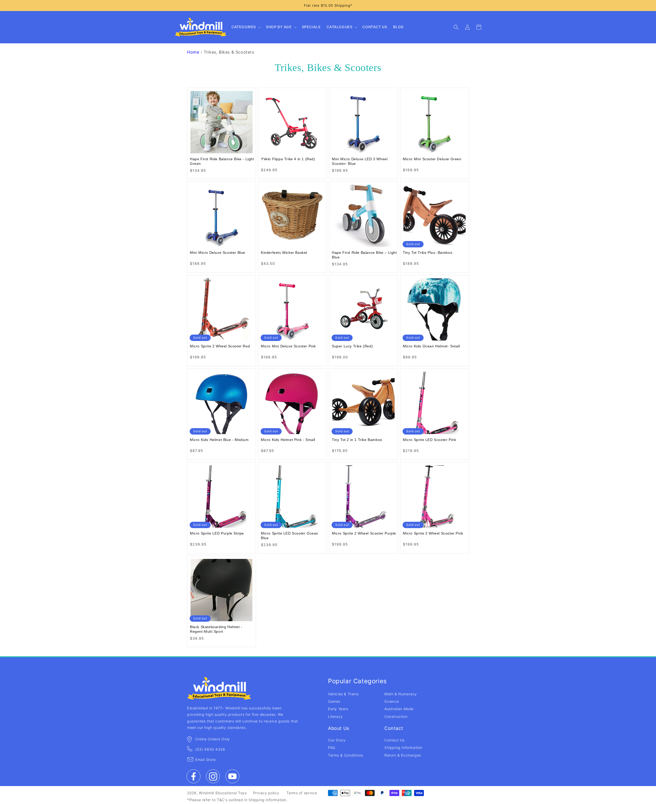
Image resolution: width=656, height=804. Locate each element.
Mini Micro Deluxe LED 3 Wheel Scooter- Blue (359, 161)
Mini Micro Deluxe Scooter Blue (217, 252)
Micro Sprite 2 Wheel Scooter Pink (433, 533)
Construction (395, 716)
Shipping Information (403, 747)
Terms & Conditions (345, 755)
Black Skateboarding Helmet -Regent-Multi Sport (216, 629)
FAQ (331, 747)
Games (334, 701)
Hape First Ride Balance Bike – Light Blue (364, 254)
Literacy (335, 716)
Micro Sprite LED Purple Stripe (217, 533)
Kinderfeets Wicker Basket (284, 252)
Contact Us (394, 740)
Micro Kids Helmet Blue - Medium (219, 440)
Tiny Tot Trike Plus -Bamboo (427, 252)
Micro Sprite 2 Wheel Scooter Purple (364, 533)
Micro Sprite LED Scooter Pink (429, 440)
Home (193, 52)
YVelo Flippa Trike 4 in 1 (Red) (288, 159)
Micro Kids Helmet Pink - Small (288, 440)
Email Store (205, 759)
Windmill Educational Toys (223, 793)
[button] (245, 27)
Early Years (338, 709)
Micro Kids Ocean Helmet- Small (431, 346)
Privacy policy (266, 793)
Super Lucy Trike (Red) (352, 346)
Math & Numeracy (400, 694)
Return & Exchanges (402, 755)
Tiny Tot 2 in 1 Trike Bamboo (357, 440)
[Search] (456, 27)
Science (391, 701)
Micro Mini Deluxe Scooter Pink (288, 346)
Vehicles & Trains (343, 694)
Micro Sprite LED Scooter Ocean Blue (289, 535)
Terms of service (301, 793)
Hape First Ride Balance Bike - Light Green (222, 161)
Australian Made (399, 709)
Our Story (336, 740)
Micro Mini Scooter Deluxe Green (432, 159)
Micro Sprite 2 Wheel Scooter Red (220, 346)
